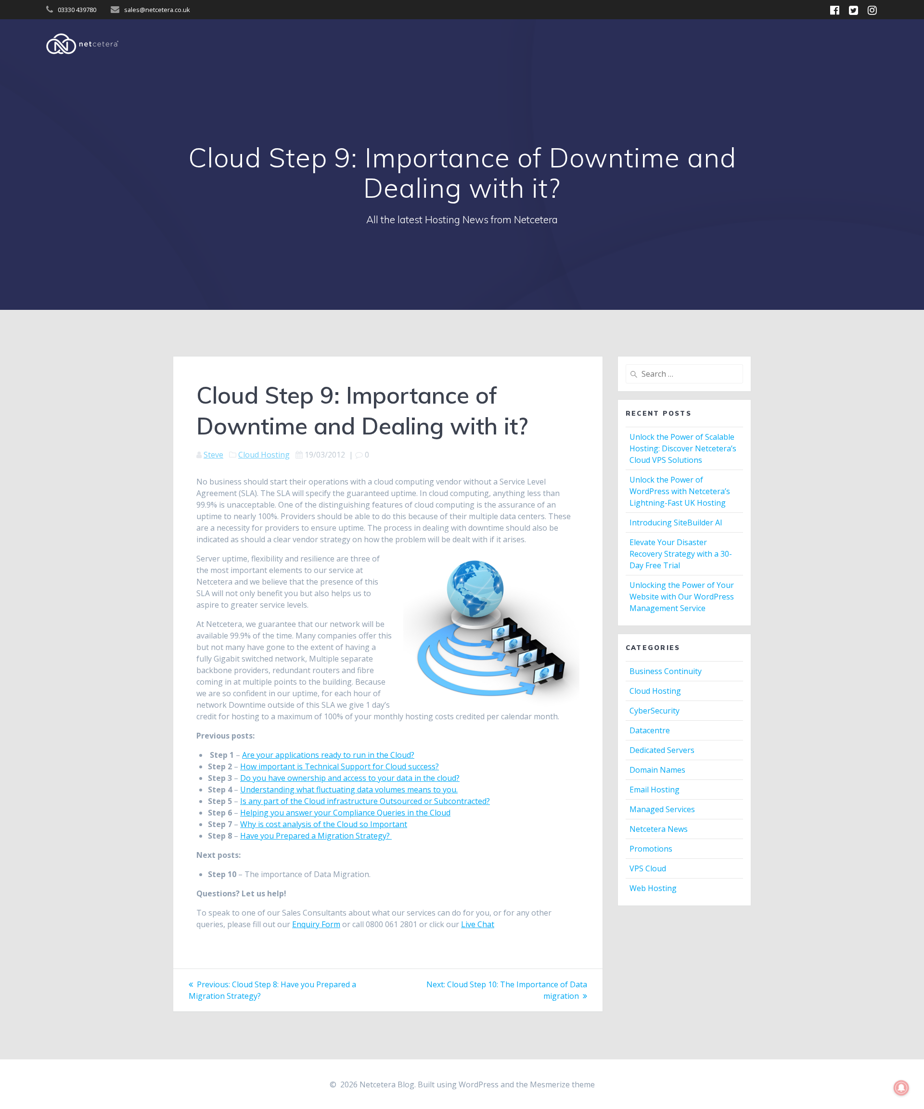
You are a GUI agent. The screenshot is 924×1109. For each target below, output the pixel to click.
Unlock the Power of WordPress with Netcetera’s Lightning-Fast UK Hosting (679, 491)
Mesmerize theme (562, 1084)
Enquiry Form (316, 924)
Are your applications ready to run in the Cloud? (328, 755)
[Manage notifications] (901, 1088)
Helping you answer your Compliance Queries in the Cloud (345, 812)
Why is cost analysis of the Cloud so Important (323, 824)
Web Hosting (653, 888)
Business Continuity (665, 671)
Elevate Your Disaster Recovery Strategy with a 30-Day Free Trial (680, 554)
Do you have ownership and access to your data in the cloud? (350, 778)
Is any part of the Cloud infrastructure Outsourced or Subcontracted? (365, 801)
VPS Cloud (647, 868)
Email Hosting (654, 789)
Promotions (650, 848)
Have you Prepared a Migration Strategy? (316, 835)
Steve (213, 454)
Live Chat (477, 924)
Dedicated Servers (661, 750)
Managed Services (662, 809)
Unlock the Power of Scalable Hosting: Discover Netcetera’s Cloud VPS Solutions (682, 448)
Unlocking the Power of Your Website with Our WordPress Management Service (681, 596)
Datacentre (649, 730)
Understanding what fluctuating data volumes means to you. (349, 789)
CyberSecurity (654, 710)
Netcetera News (658, 829)
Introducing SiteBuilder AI (675, 522)
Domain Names (657, 770)
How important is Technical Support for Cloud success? (339, 766)
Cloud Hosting (264, 454)
